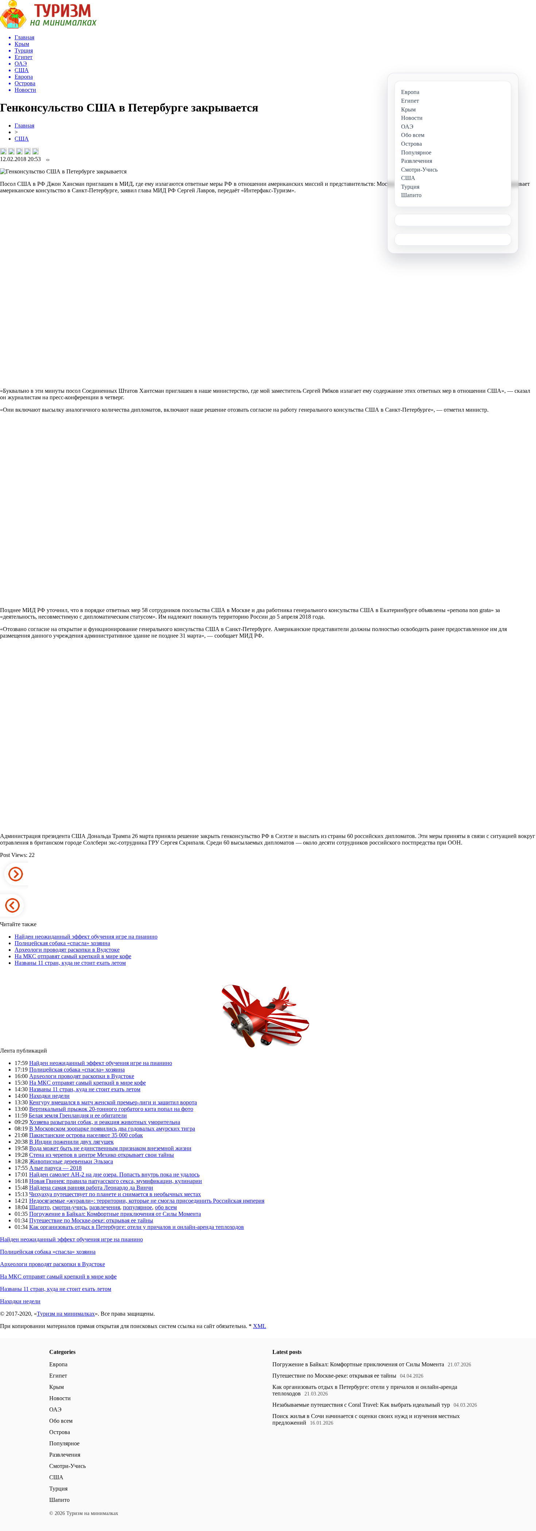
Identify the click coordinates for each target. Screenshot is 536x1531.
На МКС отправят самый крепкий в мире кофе (73, 956)
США (22, 139)
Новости (60, 1398)
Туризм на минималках (66, 1314)
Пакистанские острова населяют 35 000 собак (86, 1135)
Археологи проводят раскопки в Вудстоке (67, 950)
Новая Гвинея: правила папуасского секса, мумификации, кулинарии (115, 1181)
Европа (58, 1364)
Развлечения (64, 1455)
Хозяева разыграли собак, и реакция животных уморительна (104, 1122)
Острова (59, 1432)
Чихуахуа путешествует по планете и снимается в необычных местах (115, 1194)
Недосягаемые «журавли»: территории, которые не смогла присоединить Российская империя (146, 1201)
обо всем (166, 1207)
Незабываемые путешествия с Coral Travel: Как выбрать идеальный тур (361, 1405)
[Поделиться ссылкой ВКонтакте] (3, 151)
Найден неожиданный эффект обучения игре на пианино (86, 936)
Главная (24, 125)
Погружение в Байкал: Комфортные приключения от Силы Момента (115, 1214)
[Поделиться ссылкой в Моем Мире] (27, 151)
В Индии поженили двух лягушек (71, 1142)
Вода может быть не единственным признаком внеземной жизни (110, 1148)
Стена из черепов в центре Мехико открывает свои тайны (101, 1155)
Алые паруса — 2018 (55, 1168)
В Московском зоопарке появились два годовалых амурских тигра (112, 1128)
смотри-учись (69, 1207)
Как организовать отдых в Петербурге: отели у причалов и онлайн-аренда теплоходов (136, 1227)
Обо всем (61, 1421)
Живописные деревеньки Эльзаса (71, 1161)
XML (259, 1326)
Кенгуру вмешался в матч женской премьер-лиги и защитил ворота (113, 1102)
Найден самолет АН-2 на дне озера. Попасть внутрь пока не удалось (114, 1174)
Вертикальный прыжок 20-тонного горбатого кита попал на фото (111, 1109)
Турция (58, 1488)
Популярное (64, 1443)
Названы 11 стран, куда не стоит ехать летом (70, 963)
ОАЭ (55, 1409)
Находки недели (49, 1096)
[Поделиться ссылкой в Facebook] (11, 151)
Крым (56, 1387)
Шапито (39, 1207)
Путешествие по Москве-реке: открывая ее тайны (91, 1220)
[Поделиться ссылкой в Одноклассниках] (35, 151)
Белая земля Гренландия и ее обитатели (78, 1115)
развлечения (104, 1207)
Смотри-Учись (67, 1466)
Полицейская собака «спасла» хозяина (62, 943)
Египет (58, 1376)
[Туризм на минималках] (48, 26)
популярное (137, 1207)
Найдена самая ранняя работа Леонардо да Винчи (91, 1188)
